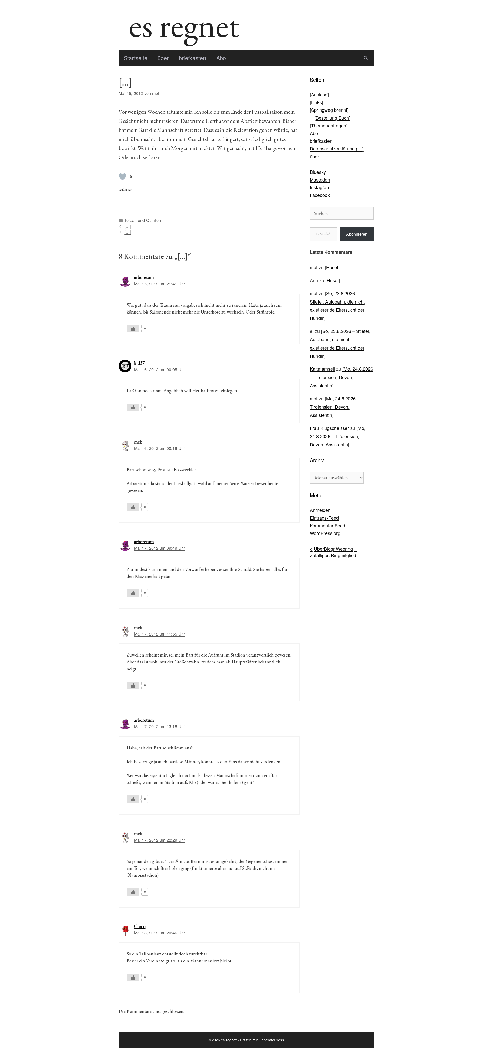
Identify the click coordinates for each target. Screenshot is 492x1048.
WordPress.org (325, 533)
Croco (140, 926)
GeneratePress (271, 1039)
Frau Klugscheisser (329, 428)
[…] (127, 226)
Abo (221, 58)
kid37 (139, 363)
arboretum (144, 277)
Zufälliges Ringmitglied (333, 555)
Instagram (320, 187)
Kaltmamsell (322, 368)
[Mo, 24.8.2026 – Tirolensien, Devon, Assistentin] (341, 377)
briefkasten (192, 58)
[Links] (316, 102)
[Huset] (332, 267)
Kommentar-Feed (327, 525)
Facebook (320, 195)
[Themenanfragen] (328, 125)
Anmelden (320, 510)
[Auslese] (319, 94)
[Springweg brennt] (329, 109)
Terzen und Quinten (142, 220)
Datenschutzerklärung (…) (337, 148)
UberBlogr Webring (333, 548)
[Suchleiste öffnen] (365, 58)
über (163, 58)
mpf (313, 267)
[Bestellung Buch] (332, 117)
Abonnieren (356, 234)
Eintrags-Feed (324, 517)
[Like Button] (122, 176)
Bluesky (318, 171)
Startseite (135, 58)
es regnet (184, 25)
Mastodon (320, 179)
